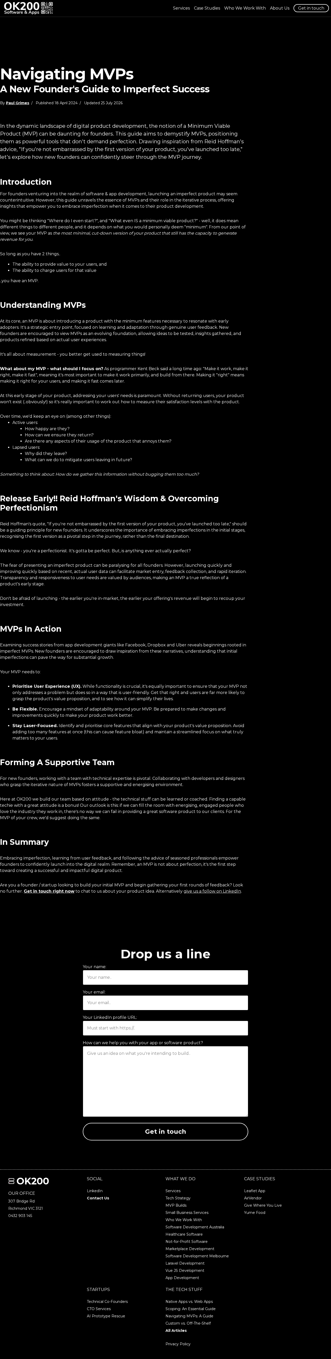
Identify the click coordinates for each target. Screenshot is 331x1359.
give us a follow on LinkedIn (212, 891)
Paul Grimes (17, 103)
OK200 (33, 1181)
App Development (182, 1277)
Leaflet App (254, 1191)
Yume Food (254, 1212)
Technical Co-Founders (107, 1301)
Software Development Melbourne (197, 1256)
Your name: (94, 966)
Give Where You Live (263, 1205)
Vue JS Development (185, 1270)
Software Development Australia (195, 1227)
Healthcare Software (184, 1234)
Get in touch (311, 8)
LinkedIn (95, 1191)
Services (181, 8)
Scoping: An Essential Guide (191, 1308)
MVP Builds (176, 1205)
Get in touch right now (49, 891)
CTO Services (99, 1308)
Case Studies (207, 8)
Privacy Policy (178, 1344)
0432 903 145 (20, 1215)
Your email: (94, 992)
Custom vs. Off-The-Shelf (188, 1323)
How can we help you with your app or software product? (143, 1042)
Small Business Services (187, 1212)
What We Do (180, 1178)
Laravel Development (185, 1263)
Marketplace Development (190, 1248)
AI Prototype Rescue (106, 1316)
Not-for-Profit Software (187, 1241)
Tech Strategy (178, 1198)
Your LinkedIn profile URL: (110, 1017)
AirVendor (253, 1198)
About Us (279, 8)
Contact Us (98, 1198)
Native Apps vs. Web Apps (189, 1301)
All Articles (176, 1330)
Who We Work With (245, 8)
